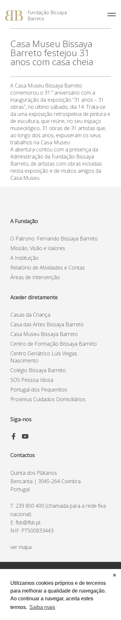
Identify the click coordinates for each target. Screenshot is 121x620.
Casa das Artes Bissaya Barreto (47, 324)
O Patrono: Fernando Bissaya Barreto (54, 238)
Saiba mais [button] (42, 607)
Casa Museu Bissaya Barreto (44, 334)
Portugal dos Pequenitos (38, 389)
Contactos (22, 455)
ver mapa (21, 547)
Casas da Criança (30, 314)
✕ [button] (114, 575)
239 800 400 (29, 505)
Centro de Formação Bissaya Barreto (53, 343)
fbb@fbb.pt (28, 522)
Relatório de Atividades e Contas (47, 267)
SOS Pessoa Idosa (31, 379)
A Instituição (24, 257)
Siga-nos (21, 419)
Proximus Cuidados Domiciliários (48, 399)
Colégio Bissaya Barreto (38, 370)
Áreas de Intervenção (35, 277)
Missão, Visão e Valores (37, 248)
